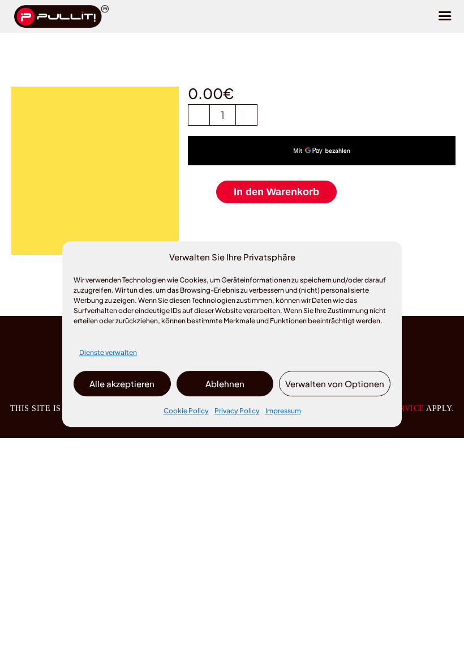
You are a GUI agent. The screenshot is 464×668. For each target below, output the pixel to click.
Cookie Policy (186, 411)
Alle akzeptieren (121, 383)
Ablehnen (224, 383)
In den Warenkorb (276, 192)
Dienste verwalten (108, 352)
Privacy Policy (237, 411)
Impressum (283, 411)
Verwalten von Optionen (334, 383)
